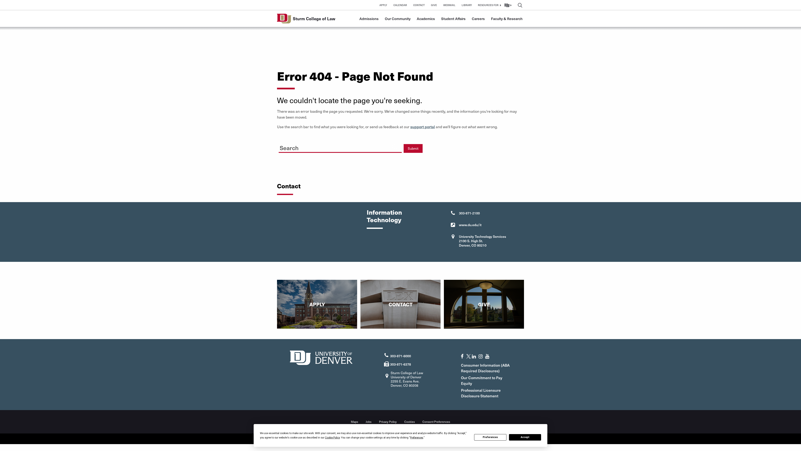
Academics (426, 18)
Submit (413, 148)
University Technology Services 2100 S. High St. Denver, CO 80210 (482, 240)
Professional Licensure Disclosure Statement (481, 393)
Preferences (490, 437)
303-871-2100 (469, 213)
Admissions (369, 18)
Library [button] (467, 5)
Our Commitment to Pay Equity (481, 380)
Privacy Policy (388, 422)
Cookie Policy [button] (332, 437)
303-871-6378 (400, 364)
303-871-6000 (400, 355)
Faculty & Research (507, 18)
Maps (354, 422)
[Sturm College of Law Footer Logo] (321, 357)
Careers (478, 18)
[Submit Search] (394, 147)
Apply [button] (383, 5)
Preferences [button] (416, 437)
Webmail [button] (449, 5)
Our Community (398, 18)
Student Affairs (453, 18)
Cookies (409, 422)
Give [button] (434, 5)
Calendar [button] (400, 5)
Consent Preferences (436, 422)
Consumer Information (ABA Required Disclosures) (485, 367)
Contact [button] (419, 5)
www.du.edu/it (470, 224)
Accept (525, 437)
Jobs (369, 422)
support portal (422, 126)
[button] (489, 5)
